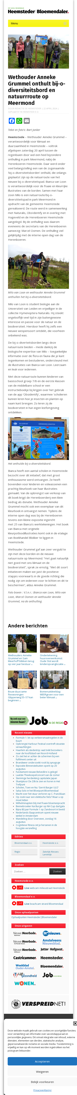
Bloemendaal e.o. (23, 843)
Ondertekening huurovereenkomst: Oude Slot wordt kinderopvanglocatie (53, 660)
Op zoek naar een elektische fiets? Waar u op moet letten (39, 798)
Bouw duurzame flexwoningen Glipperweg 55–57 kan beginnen (20, 696)
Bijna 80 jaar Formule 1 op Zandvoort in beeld (40, 809)
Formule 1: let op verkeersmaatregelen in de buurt (39, 739)
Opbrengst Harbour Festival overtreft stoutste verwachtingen (40, 745)
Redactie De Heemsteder (28, 108)
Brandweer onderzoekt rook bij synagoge (38, 762)
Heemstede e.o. (31, 111)
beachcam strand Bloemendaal (43, 903)
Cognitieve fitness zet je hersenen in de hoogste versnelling (36, 826)
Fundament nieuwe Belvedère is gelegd (36, 771)
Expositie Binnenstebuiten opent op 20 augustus (36, 767)
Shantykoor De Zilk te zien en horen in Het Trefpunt (38, 783)
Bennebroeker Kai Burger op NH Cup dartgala (40, 806)
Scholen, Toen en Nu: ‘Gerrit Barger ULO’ (37, 787)
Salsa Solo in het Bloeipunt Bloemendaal (37, 790)
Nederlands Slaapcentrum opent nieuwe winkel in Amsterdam (37, 814)
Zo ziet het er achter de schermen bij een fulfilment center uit (37, 758)
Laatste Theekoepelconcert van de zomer (38, 775)
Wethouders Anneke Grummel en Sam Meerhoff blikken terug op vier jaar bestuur (21, 660)
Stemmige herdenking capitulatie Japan (36, 778)
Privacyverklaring (42, 1090)
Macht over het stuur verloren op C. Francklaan (40, 793)
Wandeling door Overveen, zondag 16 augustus (36, 820)
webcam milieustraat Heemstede (44, 888)
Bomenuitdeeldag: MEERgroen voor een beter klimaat (52, 694)
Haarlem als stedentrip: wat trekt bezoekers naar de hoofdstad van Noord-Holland (39, 752)
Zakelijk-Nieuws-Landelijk (51, 853)
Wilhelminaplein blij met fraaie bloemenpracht (40, 803)
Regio (17, 851)
